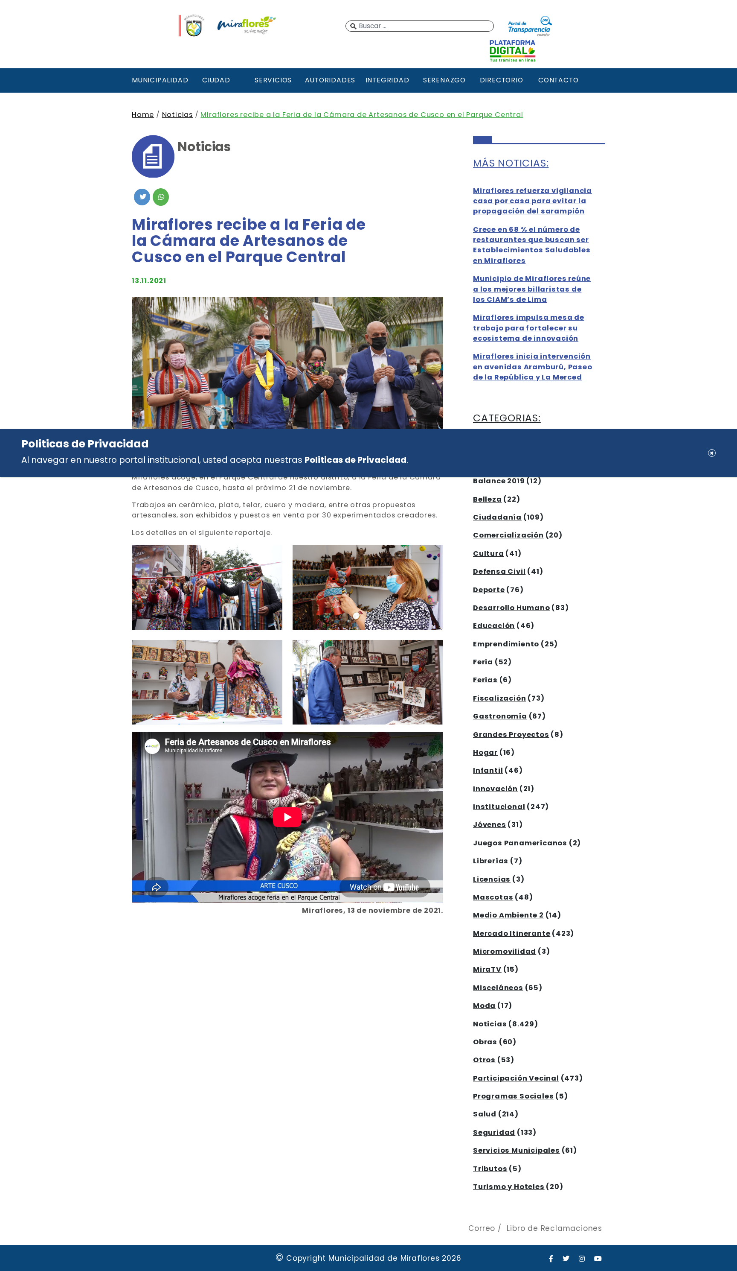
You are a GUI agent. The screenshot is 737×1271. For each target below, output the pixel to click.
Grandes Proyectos (511, 734)
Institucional (499, 807)
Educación (494, 626)
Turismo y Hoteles (509, 1187)
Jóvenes (489, 825)
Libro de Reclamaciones (554, 1228)
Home (143, 115)
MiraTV (487, 969)
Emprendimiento (506, 644)
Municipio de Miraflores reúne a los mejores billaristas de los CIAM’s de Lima (532, 289)
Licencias (492, 879)
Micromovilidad (504, 951)
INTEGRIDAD (387, 80)
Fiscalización (499, 698)
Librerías (490, 861)
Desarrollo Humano (511, 608)
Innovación (495, 789)
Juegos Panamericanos (520, 843)
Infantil (488, 770)
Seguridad (494, 1132)
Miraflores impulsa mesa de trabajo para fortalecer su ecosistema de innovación (528, 328)
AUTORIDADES (330, 80)
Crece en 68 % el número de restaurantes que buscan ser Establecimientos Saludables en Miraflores (532, 245)
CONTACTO (558, 80)
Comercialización (508, 535)
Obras (485, 1042)
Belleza (487, 499)
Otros (484, 1060)
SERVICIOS (273, 80)
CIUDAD (216, 80)
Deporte (489, 590)
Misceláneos (498, 988)
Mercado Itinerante (511, 933)
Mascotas (493, 897)
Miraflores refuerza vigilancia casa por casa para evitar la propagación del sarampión (532, 201)
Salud (484, 1114)
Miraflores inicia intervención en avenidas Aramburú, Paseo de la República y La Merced (532, 366)
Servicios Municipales (516, 1150)
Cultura (488, 553)
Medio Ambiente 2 (508, 915)
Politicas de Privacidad (355, 460)
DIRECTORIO (501, 80)
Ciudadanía (497, 517)
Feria (483, 662)
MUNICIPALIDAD (159, 80)
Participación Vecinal (516, 1078)
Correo (481, 1228)
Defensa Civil (499, 571)
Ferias (485, 680)
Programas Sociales (513, 1096)
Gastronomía (500, 716)
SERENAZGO (444, 80)
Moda (484, 1006)
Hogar (485, 752)
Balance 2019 (499, 481)
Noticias (177, 115)
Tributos (490, 1169)
